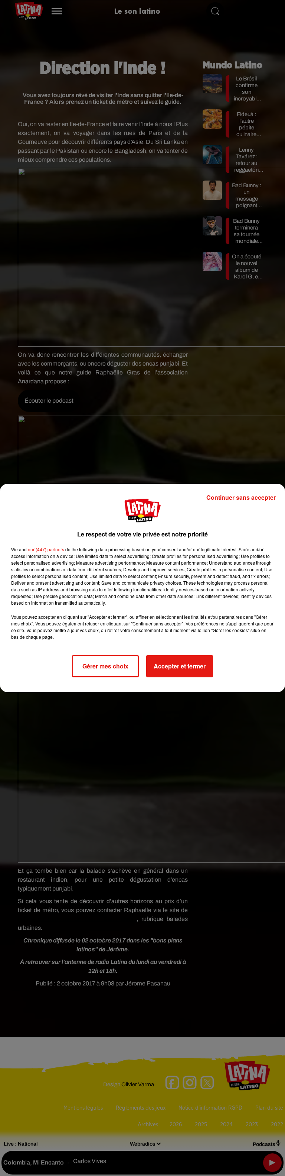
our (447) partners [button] (46, 549)
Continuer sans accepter (241, 497)
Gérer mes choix (105, 666)
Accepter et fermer (180, 666)
